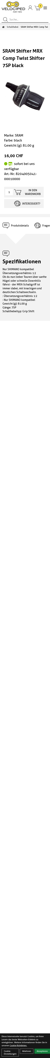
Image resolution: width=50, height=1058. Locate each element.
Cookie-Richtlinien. (18, 1045)
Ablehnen (26, 1051)
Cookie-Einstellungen (10, 1052)
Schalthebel (12, 27)
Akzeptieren (42, 1051)
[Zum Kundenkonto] (30, 8)
